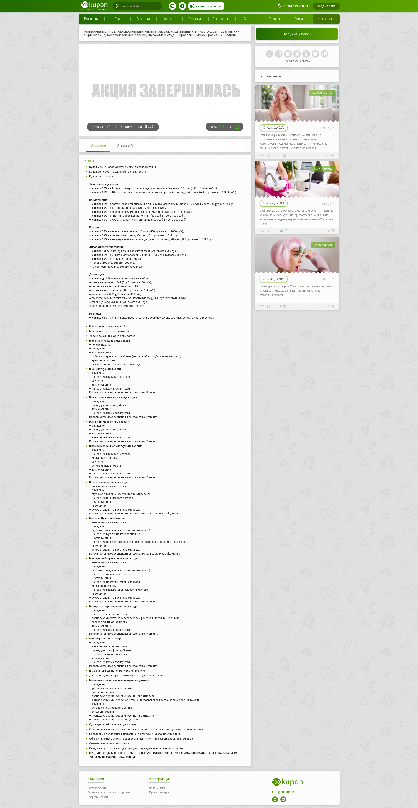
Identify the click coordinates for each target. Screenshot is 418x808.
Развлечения (221, 18)
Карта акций (326, 18)
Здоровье (143, 18)
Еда (117, 18)
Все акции (91, 18)
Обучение (195, 18)
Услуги (300, 18)
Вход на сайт (326, 6)
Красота (169, 18)
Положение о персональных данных (109, 792)
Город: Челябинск (296, 6)
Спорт (248, 18)
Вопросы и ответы (98, 797)
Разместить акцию (209, 6)
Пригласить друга (159, 792)
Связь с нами (157, 787)
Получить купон (297, 34)
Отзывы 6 (125, 145)
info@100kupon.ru (285, 792)
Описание (98, 145)
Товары (274, 18)
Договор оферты (97, 787)
